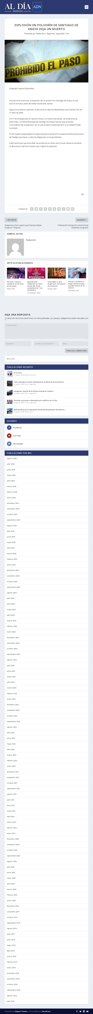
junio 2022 (11, 738)
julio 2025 (10, 531)
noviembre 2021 (13, 777)
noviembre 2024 (13, 576)
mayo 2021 (11, 811)
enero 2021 (11, 833)
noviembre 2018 (13, 979)
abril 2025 (11, 548)
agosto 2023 (12, 660)
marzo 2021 (11, 822)
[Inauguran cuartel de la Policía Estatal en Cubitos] (10, 393)
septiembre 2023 (13, 654)
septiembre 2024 (13, 587)
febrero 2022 (12, 760)
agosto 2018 (12, 996)
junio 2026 (11, 470)
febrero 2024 (12, 626)
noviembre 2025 (13, 509)
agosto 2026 (12, 458)
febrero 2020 (12, 895)
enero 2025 (11, 565)
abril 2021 (11, 816)
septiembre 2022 (13, 721)
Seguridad (60, 33)
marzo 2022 (11, 755)
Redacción (40, 33)
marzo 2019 (11, 956)
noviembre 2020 (13, 844)
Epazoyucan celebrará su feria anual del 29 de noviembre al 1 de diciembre (34, 286)
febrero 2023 (12, 693)
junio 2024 (11, 604)
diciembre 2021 (13, 772)
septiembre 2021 (13, 788)
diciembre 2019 (13, 906)
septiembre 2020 (13, 856)
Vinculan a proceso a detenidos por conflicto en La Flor (35, 400)
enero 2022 (11, 766)
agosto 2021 (12, 794)
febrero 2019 (12, 962)
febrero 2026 (12, 492)
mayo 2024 (11, 609)
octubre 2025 (12, 514)
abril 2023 (11, 682)
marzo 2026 (11, 486)
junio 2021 (11, 805)
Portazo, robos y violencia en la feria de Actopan (15, 284)
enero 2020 (11, 900)
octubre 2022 (12, 716)
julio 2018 (10, 1001)
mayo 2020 (11, 878)
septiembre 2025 (13, 520)
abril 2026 (11, 481)
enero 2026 (11, 498)
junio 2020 (11, 872)
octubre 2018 (12, 984)
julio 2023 (10, 665)
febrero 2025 (12, 559)
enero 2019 (11, 968)
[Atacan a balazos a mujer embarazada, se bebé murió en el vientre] (77, 273)
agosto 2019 (12, 928)
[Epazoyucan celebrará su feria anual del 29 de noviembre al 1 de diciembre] (36, 273)
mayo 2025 (11, 542)
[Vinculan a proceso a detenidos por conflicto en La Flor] (10, 402)
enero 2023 (11, 699)
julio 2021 (10, 800)
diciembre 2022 (13, 705)
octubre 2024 (12, 581)
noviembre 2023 (13, 643)
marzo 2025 (11, 553)
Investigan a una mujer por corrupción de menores (57, 284)
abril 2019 (11, 951)
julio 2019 (10, 934)
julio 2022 (10, 732)
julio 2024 (10, 598)
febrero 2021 (12, 828)
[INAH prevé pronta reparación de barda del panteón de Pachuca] (10, 411)
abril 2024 (11, 615)
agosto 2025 (12, 526)
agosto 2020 (12, 861)
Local (31, 412)
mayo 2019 (11, 945)
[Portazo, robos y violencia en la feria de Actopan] (16, 273)
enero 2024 (11, 632)
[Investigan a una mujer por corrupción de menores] (57, 273)
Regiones (51, 33)
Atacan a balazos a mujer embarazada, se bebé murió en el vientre (76, 284)
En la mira (18, 373)
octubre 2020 (12, 850)
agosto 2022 (12, 727)
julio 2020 (10, 867)
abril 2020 (11, 884)
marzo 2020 (11, 889)
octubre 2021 (12, 783)
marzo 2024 (11, 621)
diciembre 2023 (13, 637)
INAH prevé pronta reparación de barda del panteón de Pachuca (39, 410)
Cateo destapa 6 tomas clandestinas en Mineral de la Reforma (39, 382)
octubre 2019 (12, 917)
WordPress (46, 1011)
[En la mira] (10, 374)
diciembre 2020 (13, 839)
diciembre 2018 (13, 973)
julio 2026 (10, 464)
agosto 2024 (12, 593)
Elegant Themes (21, 1011)
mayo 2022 (11, 744)
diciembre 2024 (13, 570)
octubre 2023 (12, 649)
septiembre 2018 (13, 990)
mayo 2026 (11, 475)
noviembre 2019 (13, 912)
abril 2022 (11, 749)
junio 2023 (11, 671)
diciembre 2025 (13, 503)
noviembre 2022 (13, 710)
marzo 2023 (11, 688)
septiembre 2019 (13, 923)
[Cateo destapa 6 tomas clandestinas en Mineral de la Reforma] (10, 383)
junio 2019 (11, 940)
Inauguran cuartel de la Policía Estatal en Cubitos (33, 391)
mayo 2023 (11, 677)
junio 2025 (11, 537)
